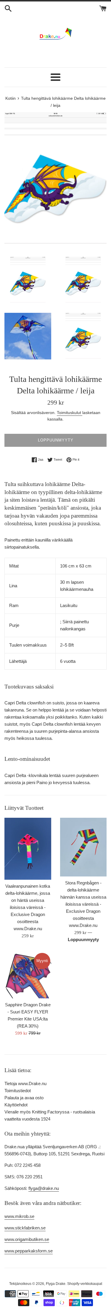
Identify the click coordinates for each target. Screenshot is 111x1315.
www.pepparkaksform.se (28, 1250)
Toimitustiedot (17, 1090)
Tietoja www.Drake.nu (25, 1083)
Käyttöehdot (16, 1104)
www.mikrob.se (19, 1216)
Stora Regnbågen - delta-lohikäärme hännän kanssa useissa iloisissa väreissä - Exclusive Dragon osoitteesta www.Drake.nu (83, 904)
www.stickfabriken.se (25, 1227)
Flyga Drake (55, 1284)
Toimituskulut (69, 412)
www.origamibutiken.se (26, 1239)
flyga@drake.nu (43, 1188)
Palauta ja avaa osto (24, 1097)
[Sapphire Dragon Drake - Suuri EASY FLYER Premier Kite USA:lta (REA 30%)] (27, 975)
